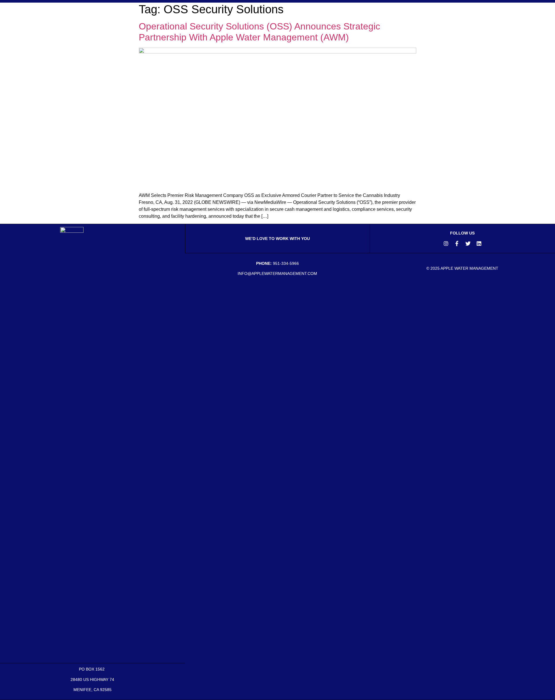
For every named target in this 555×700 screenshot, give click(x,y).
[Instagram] (446, 243)
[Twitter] (468, 243)
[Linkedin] (479, 243)
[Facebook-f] (457, 243)
